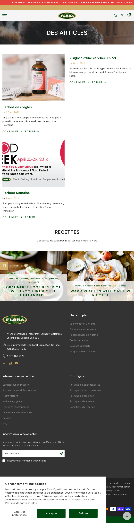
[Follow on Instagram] (10, 363)
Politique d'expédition (81, 395)
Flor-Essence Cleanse (38, 279)
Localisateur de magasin (15, 384)
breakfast (24, 279)
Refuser (83, 513)
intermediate (33, 282)
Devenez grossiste (80, 346)
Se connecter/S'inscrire (82, 323)
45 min (16, 279)
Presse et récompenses (15, 407)
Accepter (51, 513)
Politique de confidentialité (21, 503)
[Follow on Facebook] (3, 363)
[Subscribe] (61, 454)
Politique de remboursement (85, 390)
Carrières (7, 418)
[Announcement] (67, 2)
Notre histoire (10, 395)
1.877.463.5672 (15, 356)
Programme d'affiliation (82, 351)
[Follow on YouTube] (16, 363)
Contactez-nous (78, 340)
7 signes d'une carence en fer (93, 58)
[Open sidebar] (4, 266)
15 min (83, 286)
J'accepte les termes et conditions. (26, 460)
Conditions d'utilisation (82, 407)
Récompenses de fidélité (83, 334)
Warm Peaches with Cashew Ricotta (100, 293)
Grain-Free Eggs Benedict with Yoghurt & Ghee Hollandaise (33, 291)
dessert (99, 286)
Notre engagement (13, 401)
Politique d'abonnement (82, 401)
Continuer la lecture (19, 131)
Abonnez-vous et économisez (19, 390)
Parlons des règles (17, 107)
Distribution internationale (17, 412)
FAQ (4, 423)
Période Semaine (16, 193)
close (7, 2)
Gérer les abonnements (82, 329)
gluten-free (53, 279)
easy (105, 286)
